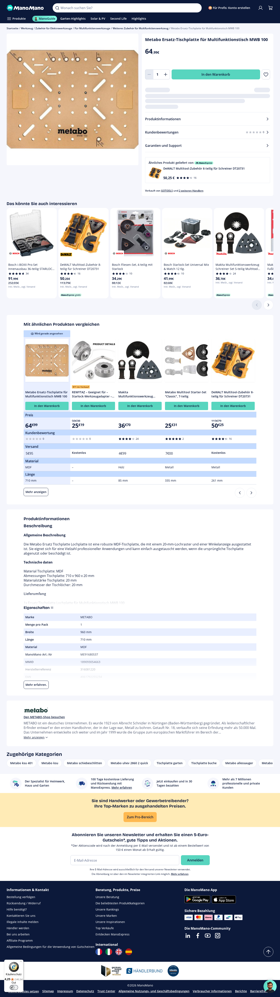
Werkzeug (27, 28)
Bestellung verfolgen (21, 897)
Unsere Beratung (107, 897)
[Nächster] (268, 305)
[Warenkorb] (270, 7)
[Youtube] (207, 935)
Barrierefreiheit (261, 991)
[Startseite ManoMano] (26, 7)
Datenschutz (85, 991)
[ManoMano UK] (118, 951)
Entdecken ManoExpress (113, 934)
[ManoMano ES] (128, 951)
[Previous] (240, 493)
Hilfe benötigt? (17, 909)
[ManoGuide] (270, 986)
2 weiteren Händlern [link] (191, 190)
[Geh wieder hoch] (268, 952)
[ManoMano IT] (108, 951)
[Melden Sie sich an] (260, 7)
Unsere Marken (106, 916)
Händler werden (18, 928)
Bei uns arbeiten (18, 934)
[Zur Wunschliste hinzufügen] (266, 74)
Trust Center (106, 991)
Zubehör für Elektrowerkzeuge (53, 28)
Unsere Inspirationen (110, 922)
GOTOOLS (167, 190)
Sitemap (48, 991)
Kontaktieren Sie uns (21, 916)
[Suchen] (57, 8)
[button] (208, 170)
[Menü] (20, 962)
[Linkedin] (187, 935)
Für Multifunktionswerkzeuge (92, 28)
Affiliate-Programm (20, 940)
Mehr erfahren (180, 874)
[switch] (14, 987)
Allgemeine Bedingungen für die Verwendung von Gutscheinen (51, 947)
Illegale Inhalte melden (23, 922)
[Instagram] (217, 935)
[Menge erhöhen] (166, 74)
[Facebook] (197, 935)
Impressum (65, 991)
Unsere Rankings (107, 909)
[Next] (251, 493)
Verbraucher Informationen (212, 991)
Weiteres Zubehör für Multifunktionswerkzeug (140, 28)
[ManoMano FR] (99, 951)
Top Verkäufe (105, 928)
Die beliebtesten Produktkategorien (120, 903)
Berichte (241, 991)
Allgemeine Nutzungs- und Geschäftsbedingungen (154, 991)
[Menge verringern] (149, 74)
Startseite (12, 28)
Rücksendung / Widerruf (24, 903)
